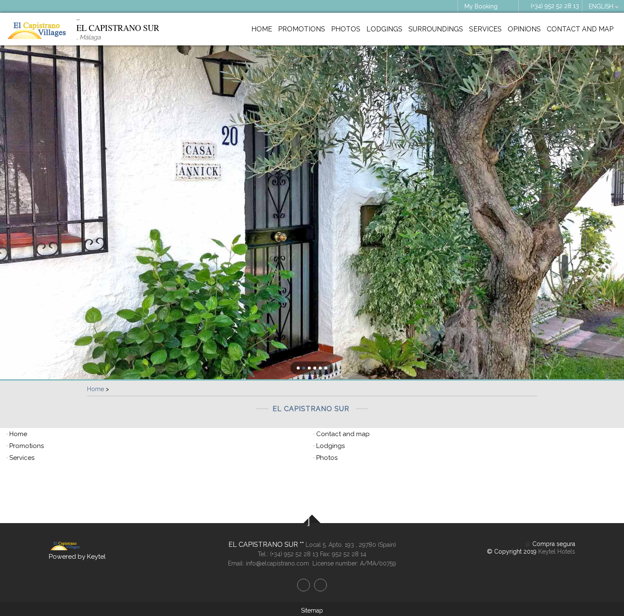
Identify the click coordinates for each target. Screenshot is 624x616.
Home (261, 29)
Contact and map (580, 29)
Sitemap (312, 610)
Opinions (524, 29)
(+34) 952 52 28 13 (555, 6)
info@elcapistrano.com (277, 563)
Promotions (301, 29)
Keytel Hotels (556, 551)
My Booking (481, 6)
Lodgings (384, 29)
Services (485, 29)
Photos (345, 29)
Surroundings (435, 29)
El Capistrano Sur (264, 544)
